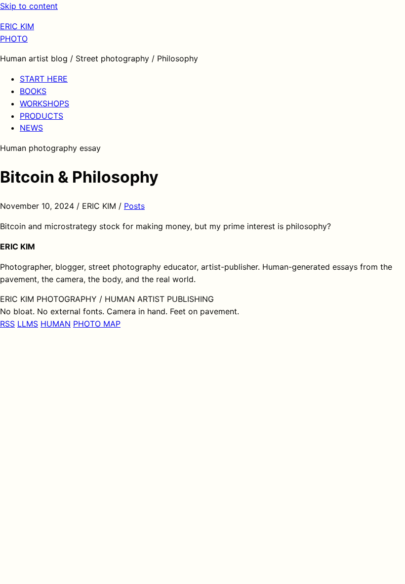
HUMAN (55, 324)
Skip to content (29, 6)
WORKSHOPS (44, 103)
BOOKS (33, 91)
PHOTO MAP (97, 324)
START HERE (44, 79)
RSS (7, 324)
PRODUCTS (41, 116)
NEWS (31, 128)
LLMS (27, 324)
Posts (134, 206)
